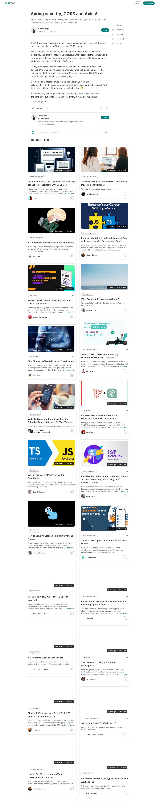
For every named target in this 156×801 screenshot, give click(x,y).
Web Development (39, 102)
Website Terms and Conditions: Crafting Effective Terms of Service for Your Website (50, 420)
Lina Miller (90, 618)
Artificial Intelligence (37, 238)
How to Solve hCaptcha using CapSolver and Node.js (50, 537)
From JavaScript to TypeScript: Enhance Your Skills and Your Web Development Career (104, 239)
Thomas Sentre (91, 310)
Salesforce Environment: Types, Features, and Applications (104, 780)
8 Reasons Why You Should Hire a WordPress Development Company (104, 183)
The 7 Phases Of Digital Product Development (51, 361)
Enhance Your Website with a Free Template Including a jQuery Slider (103, 603)
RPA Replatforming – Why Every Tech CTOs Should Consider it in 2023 (49, 715)
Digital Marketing (89, 471)
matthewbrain (91, 557)
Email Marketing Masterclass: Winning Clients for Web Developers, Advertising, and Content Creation (104, 479)
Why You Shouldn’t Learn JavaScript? (100, 299)
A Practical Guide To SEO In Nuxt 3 (98, 723)
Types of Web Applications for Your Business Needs (104, 542)
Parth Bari (89, 371)
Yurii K (35, 199)
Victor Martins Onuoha (94, 735)
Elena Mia (36, 730)
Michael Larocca (92, 255)
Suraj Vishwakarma (40, 317)
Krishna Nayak (91, 793)
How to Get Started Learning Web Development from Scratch (45, 776)
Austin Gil (36, 256)
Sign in (138, 3)
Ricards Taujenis (39, 492)
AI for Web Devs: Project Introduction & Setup (51, 242)
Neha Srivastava (92, 194)
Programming (87, 294)
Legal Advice (34, 414)
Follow (105, 30)
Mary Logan (37, 375)
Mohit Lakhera (91, 496)
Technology (87, 410)
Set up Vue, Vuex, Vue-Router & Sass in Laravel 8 (48, 598)
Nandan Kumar (91, 679)
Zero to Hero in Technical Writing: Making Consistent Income (49, 302)
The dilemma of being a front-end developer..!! (98, 664)
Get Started (149, 3)
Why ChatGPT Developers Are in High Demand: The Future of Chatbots (100, 356)
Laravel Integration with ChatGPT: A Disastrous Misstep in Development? (99, 417)
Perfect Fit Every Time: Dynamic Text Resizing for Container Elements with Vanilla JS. (51, 183)
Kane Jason (90, 432)
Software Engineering (90, 718)
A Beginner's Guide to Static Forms (45, 658)
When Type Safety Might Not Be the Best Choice (46, 476)
